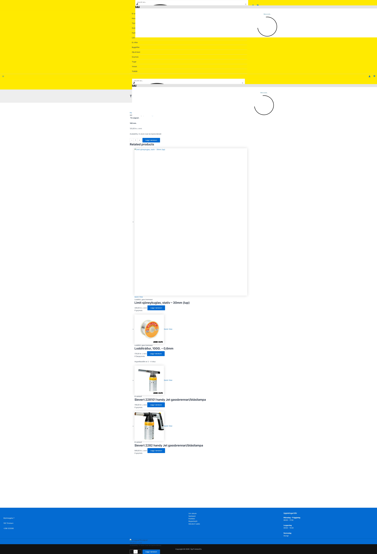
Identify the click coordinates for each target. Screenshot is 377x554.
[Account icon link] (369, 76)
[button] (136, 7)
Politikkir (191, 519)
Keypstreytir (192, 521)
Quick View (139, 297)
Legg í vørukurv (151, 140)
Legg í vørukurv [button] (156, 308)
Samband (191, 516)
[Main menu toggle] (3, 76)
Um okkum (192, 513)
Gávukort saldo (194, 524)
